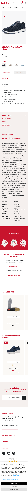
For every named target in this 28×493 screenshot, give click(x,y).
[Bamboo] (14, 243)
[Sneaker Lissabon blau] (14, 27)
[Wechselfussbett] (23, 243)
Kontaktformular (14, 425)
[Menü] (13, 2)
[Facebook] (3, 453)
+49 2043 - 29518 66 (14, 266)
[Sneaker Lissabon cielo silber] (22, 65)
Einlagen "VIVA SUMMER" (13, 323)
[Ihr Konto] (21, 2)
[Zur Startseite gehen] (5, 3)
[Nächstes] (24, 42)
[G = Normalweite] (4, 243)
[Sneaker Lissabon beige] (10, 65)
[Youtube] (8, 453)
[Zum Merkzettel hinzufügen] (4, 17)
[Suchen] (17, 2)
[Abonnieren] (24, 398)
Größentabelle (5, 78)
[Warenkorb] (25, 2)
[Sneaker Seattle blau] (13, 350)
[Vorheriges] (21, 42)
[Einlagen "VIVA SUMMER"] (13, 305)
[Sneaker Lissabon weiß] (16, 65)
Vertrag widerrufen (9, 431)
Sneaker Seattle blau (13, 368)
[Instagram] (13, 453)
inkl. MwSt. (5, 56)
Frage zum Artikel (14, 275)
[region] (14, 27)
